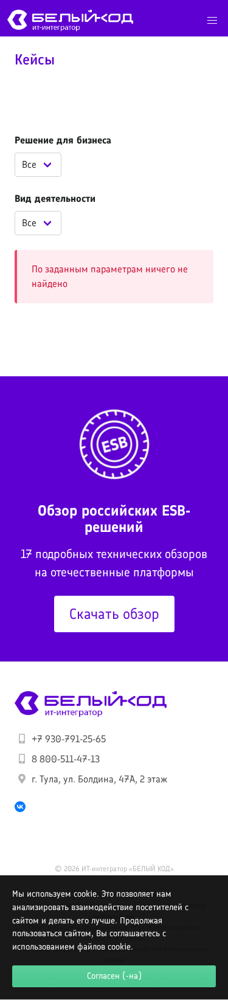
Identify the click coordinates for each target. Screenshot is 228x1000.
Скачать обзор (114, 613)
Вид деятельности (55, 198)
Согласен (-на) (114, 975)
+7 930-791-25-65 (69, 739)
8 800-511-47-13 (66, 759)
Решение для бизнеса (63, 140)
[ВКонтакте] (20, 806)
